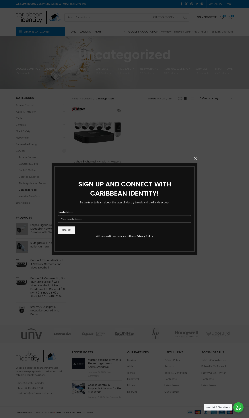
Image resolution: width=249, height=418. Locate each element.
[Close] (195, 158)
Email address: (66, 212)
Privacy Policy (145, 236)
